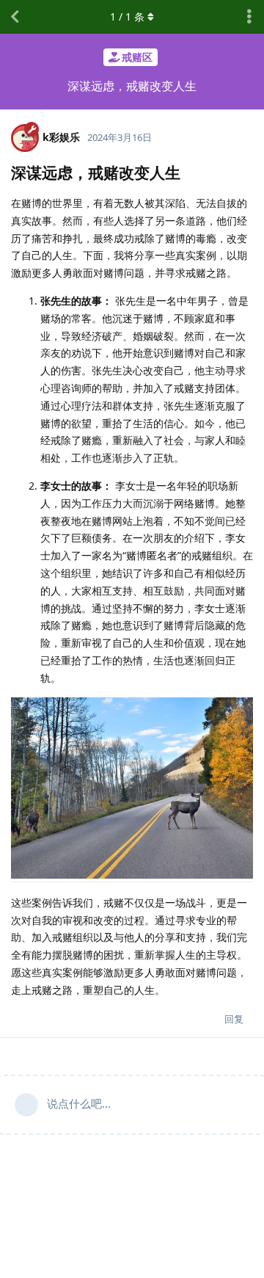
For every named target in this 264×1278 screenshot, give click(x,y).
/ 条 (127, 16)
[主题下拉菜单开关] (249, 17)
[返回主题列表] (14, 17)
